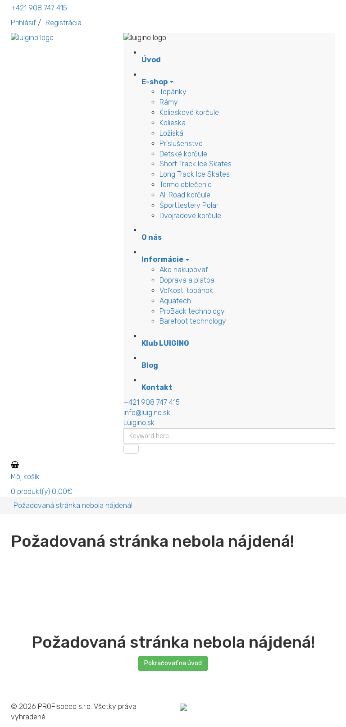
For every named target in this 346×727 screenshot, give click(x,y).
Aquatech (175, 301)
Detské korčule (183, 154)
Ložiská (171, 133)
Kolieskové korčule (189, 112)
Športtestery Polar (189, 205)
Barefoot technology (192, 321)
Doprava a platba (186, 280)
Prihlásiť (23, 22)
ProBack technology (192, 311)
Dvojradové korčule (190, 215)
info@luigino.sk (146, 412)
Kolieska (172, 123)
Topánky (173, 91)
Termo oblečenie (185, 184)
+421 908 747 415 (39, 8)
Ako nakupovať (183, 269)
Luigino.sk (139, 422)
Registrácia (64, 22)
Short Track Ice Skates (195, 164)
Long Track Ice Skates (194, 174)
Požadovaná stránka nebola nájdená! (73, 505)
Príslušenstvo (181, 143)
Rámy (168, 102)
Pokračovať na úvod (173, 663)
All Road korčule (184, 195)
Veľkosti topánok (186, 290)
